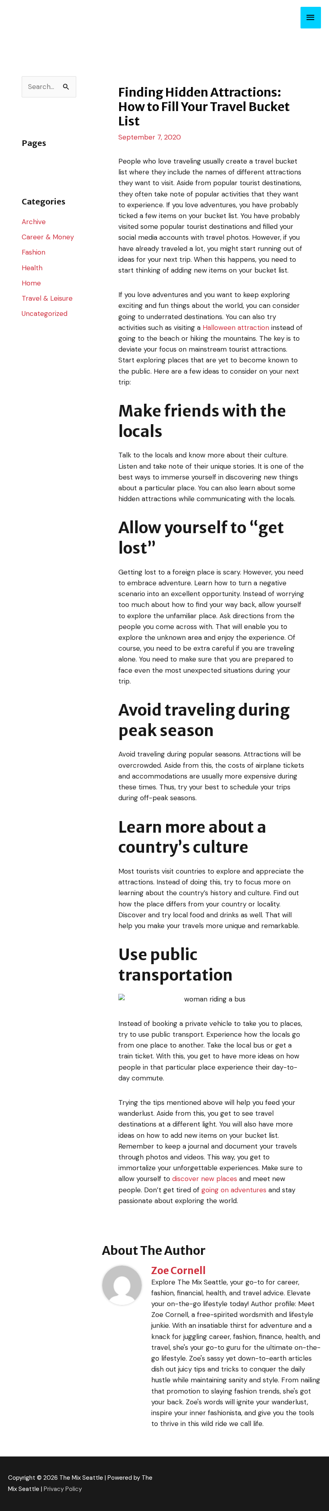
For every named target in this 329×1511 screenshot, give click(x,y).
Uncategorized (44, 313)
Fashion (33, 252)
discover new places (204, 1178)
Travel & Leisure (47, 298)
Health (32, 267)
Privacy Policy (63, 1489)
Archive (34, 221)
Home (31, 283)
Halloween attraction (236, 327)
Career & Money (48, 237)
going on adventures (233, 1189)
